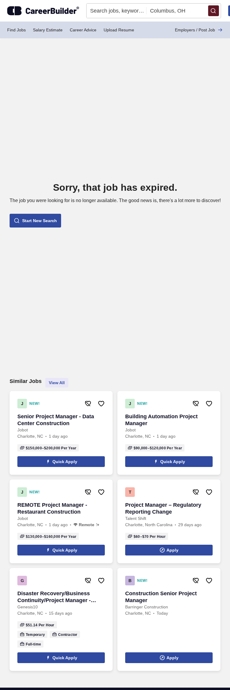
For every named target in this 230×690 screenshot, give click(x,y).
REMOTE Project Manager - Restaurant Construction (52, 508)
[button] (213, 10)
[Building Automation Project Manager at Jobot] (169, 433)
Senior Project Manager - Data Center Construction (55, 419)
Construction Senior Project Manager (161, 596)
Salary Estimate (48, 30)
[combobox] (116, 11)
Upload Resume (119, 30)
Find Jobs (16, 30)
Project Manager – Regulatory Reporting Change (163, 508)
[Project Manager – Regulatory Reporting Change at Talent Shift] (169, 521)
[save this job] (101, 403)
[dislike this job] (88, 403)
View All (57, 382)
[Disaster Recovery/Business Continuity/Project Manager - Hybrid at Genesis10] (61, 619)
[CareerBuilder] (43, 10)
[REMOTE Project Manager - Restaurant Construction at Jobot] (61, 521)
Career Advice (83, 30)
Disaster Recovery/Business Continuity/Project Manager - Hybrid (54, 597)
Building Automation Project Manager (161, 419)
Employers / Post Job (195, 30)
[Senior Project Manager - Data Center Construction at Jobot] (61, 433)
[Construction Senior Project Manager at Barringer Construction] (169, 619)
